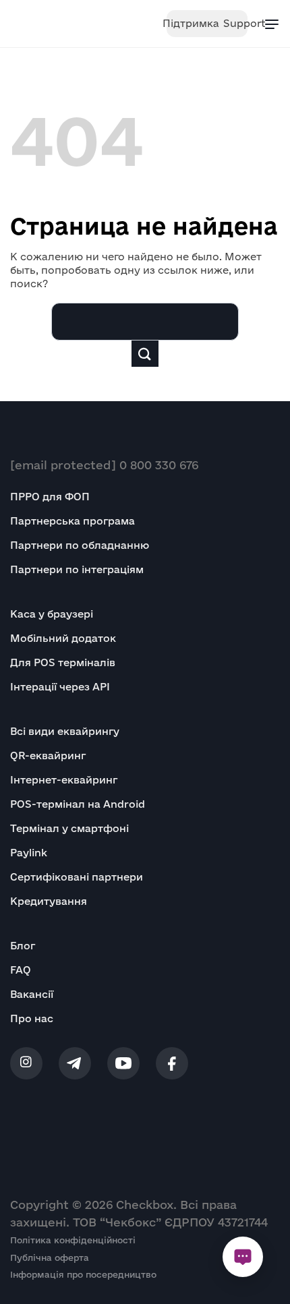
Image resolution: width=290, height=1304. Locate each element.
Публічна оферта (49, 1257)
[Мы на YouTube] (123, 1063)
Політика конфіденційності (73, 1240)
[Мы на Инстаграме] (26, 1063)
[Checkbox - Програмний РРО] (52, 23)
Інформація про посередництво (83, 1274)
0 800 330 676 (158, 464)
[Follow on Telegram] (75, 1063)
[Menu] (272, 23)
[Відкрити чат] (243, 1257)
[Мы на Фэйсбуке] (172, 1063)
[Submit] (145, 353)
